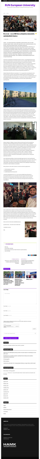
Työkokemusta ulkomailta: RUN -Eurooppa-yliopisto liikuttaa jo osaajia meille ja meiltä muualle (19, 363)
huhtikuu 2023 (5, 383)
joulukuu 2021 (5, 389)
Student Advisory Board (7, 409)
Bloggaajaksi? (5, 428)
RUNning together (29, 279)
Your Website (7, 315)
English (4, 405)
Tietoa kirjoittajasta (9, 244)
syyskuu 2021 (5, 393)
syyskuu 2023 (5, 381)
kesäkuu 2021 (5, 395)
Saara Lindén (6, 39)
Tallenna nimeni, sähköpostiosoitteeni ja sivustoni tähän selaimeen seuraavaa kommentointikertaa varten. (17, 321)
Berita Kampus (5, 370)
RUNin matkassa (6, 361)
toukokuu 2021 (5, 397)
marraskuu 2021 (6, 391)
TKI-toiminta (5, 411)
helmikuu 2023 (5, 385)
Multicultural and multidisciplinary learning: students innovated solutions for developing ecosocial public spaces (8, 282)
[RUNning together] (31, 274)
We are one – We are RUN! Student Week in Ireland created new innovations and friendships (12, 262)
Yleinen (35, 39)
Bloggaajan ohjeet (6, 429)
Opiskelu (4, 407)
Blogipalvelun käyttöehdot (7, 437)
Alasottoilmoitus (6, 438)
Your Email (7, 310)
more (35, 255)
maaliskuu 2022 (6, 387)
